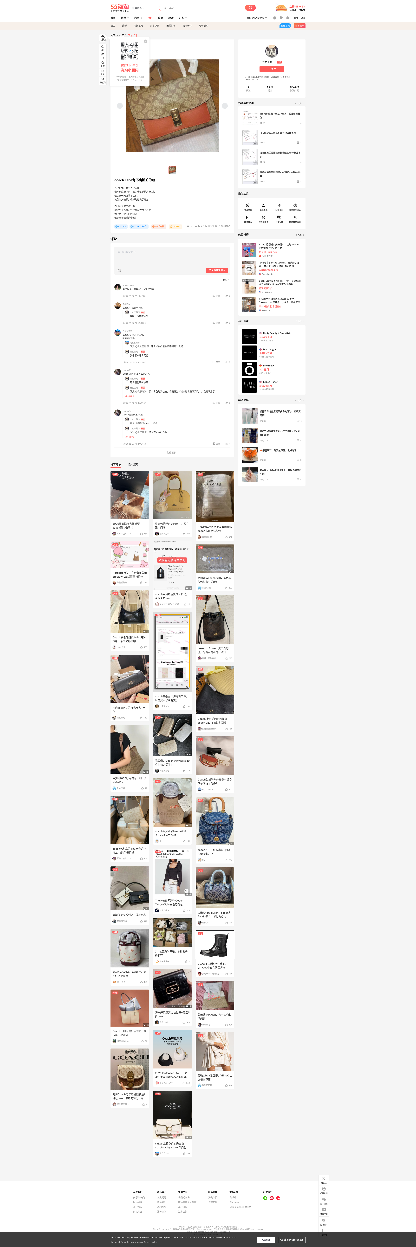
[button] (138, 8)
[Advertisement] (272, 513)
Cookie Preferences (291, 1239)
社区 (112, 25)
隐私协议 (137, 1202)
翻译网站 (248, 222)
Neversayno (128, 285)
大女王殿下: (135, 312)
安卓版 (232, 1197)
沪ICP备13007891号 (162, 1229)
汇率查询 (279, 210)
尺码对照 (248, 210)
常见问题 (161, 1197)
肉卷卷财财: (135, 342)
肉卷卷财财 (127, 331)
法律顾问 (161, 1211)
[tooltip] (130, 61)
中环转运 (177, 226)
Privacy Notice (150, 1242)
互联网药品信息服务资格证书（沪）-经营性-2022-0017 (238, 1229)
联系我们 (161, 1202)
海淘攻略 (138, 25)
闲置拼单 (171, 25)
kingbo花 (127, 370)
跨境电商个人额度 (187, 1202)
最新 (124, 25)
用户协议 (137, 1207)
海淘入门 (212, 1197)
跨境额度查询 (295, 222)
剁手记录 (154, 25)
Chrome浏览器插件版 (240, 1207)
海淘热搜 (212, 1202)
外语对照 (279, 222)
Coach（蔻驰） (140, 226)
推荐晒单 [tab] (115, 464)
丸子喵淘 (126, 304)
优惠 (123, 17)
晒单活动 (203, 25)
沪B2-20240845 (205, 1229)
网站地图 (137, 1211)
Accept (266, 1239)
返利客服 (161, 1207)
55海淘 (119, 8)
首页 (112, 35)
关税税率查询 (295, 210)
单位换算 (263, 210)
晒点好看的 (160, 226)
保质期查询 (263, 222)
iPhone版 (234, 1202)
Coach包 (122, 226)
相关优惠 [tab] (132, 464)
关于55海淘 (139, 1197)
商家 (136, 17)
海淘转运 (187, 25)
